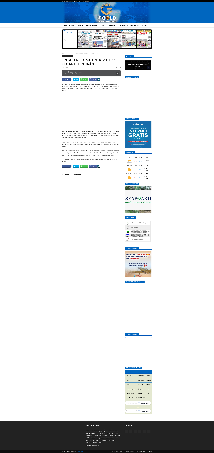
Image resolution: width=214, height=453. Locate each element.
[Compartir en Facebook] (66, 79)
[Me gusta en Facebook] (93, 79)
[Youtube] (150, 1)
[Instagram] (139, 1)
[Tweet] (76, 79)
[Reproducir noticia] (65, 73)
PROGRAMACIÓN (69, 1)
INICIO (63, 1)
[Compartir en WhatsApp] (84, 79)
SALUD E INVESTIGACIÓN (92, 25)
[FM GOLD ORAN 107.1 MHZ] (107, 12)
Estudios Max (80, 451)
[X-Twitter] (147, 1)
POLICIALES (70, 55)
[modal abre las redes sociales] (98, 79)
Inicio (63, 53)
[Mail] (142, 1)
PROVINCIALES (80, 25)
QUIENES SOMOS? (77, 1)
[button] (149, 39)
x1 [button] (117, 73)
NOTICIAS (103, 25)
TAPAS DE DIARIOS (85, 1)
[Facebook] (136, 1)
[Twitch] (145, 1)
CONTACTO (92, 1)
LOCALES (71, 25)
